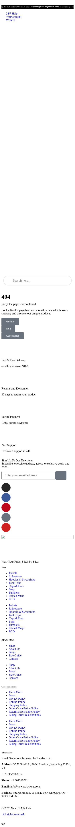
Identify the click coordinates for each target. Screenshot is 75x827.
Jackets (13, 573)
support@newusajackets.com (42, 7)
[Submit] (61, 475)
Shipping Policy (18, 705)
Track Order (16, 692)
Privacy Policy (17, 698)
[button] (8, 328)
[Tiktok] (6, 517)
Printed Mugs (16, 595)
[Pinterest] (6, 507)
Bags (12, 589)
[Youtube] (6, 527)
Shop (12, 645)
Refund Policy (17, 701)
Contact (13, 658)
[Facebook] (6, 497)
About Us (14, 648)
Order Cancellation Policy (24, 708)
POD (12, 599)
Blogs (12, 652)
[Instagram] (6, 487)
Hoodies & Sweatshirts (22, 579)
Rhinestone (15, 576)
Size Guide (15, 655)
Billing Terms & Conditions (25, 714)
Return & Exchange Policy (24, 711)
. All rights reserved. (13, 814)
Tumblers (14, 592)
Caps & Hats (16, 586)
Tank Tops (15, 582)
